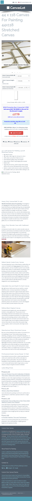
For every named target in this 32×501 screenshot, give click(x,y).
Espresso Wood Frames (7, 478)
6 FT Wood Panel (20, 457)
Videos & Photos (14, 466)
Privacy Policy (20, 493)
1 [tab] (12, 72)
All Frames (15, 478)
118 (4, 288)
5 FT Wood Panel (12, 457)
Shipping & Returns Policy (7, 494)
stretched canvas (5, 433)
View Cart (16, 143)
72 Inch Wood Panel (12, 455)
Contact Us (24, 141)
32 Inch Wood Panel (10, 453)
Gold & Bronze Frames (11, 477)
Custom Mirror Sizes (14, 482)
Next (29, 56)
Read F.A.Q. (17, 141)
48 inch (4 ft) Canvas (10, 438)
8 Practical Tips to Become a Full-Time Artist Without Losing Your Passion (16, 401)
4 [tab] (20, 72)
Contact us (6, 129)
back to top (16, 499)
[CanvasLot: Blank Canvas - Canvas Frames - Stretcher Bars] (16, 7)
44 (2, 288)
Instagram (10, 468)
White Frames (20, 477)
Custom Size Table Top (23, 484)
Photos (11, 141)
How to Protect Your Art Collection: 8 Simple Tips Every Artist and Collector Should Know (16, 374)
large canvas (17, 266)
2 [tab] (15, 72)
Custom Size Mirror (17, 481)
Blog (4, 468)
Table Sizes (14, 484)
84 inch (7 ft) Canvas (11, 439)
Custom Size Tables (24, 482)
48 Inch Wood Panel (19, 453)
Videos (5, 141)
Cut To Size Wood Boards (15, 486)
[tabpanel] (16, 54)
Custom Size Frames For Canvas (18, 475)
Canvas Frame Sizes (6, 475)
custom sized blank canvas (22, 431)
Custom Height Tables (7, 484)
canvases (5, 205)
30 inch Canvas (10, 436)
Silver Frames (27, 477)
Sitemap (21, 466)
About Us (8, 466)
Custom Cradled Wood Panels (8, 452)
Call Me (15, 2)
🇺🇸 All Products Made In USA (24, 2)
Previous (3, 56)
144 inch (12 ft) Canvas (11, 443)
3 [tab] (17, 72)
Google (16, 468)
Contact (25, 466)
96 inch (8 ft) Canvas (21, 439)
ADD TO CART (17, 133)
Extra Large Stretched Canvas (23, 443)
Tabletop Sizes (5, 486)
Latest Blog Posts (7, 368)
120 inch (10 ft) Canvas (15, 441)
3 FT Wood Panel (22, 455)
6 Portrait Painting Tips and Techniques (14, 417)
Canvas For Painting (6, 444)
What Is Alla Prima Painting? (10, 391)
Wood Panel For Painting (22, 452)
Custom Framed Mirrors (7, 481)
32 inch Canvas (18, 436)
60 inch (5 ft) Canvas (20, 438)
